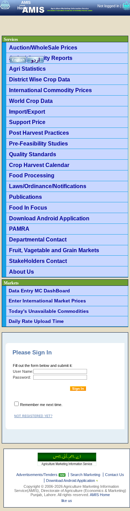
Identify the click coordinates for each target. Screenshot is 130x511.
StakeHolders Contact (38, 261)
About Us (21, 271)
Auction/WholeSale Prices (43, 47)
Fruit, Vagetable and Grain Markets (54, 250)
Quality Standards (32, 154)
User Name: (23, 371)
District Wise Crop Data (39, 79)
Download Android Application (49, 218)
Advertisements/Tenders (37, 475)
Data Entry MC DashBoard (39, 290)
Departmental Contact (38, 239)
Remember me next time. (41, 405)
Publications (25, 197)
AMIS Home (100, 495)
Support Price (27, 122)
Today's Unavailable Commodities (49, 311)
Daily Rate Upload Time (36, 321)
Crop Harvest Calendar (39, 165)
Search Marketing (85, 475)
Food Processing (31, 175)
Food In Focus (28, 207)
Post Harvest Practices (39, 133)
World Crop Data (31, 101)
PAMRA (19, 229)
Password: (22, 377)
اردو (35, 60)
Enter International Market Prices (47, 300)
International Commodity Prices (50, 90)
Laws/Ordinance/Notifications (47, 186)
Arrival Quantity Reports (40, 58)
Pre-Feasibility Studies (38, 143)
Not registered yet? (33, 416)
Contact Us (114, 475)
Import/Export (27, 111)
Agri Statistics (27, 68)
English (18, 60)
